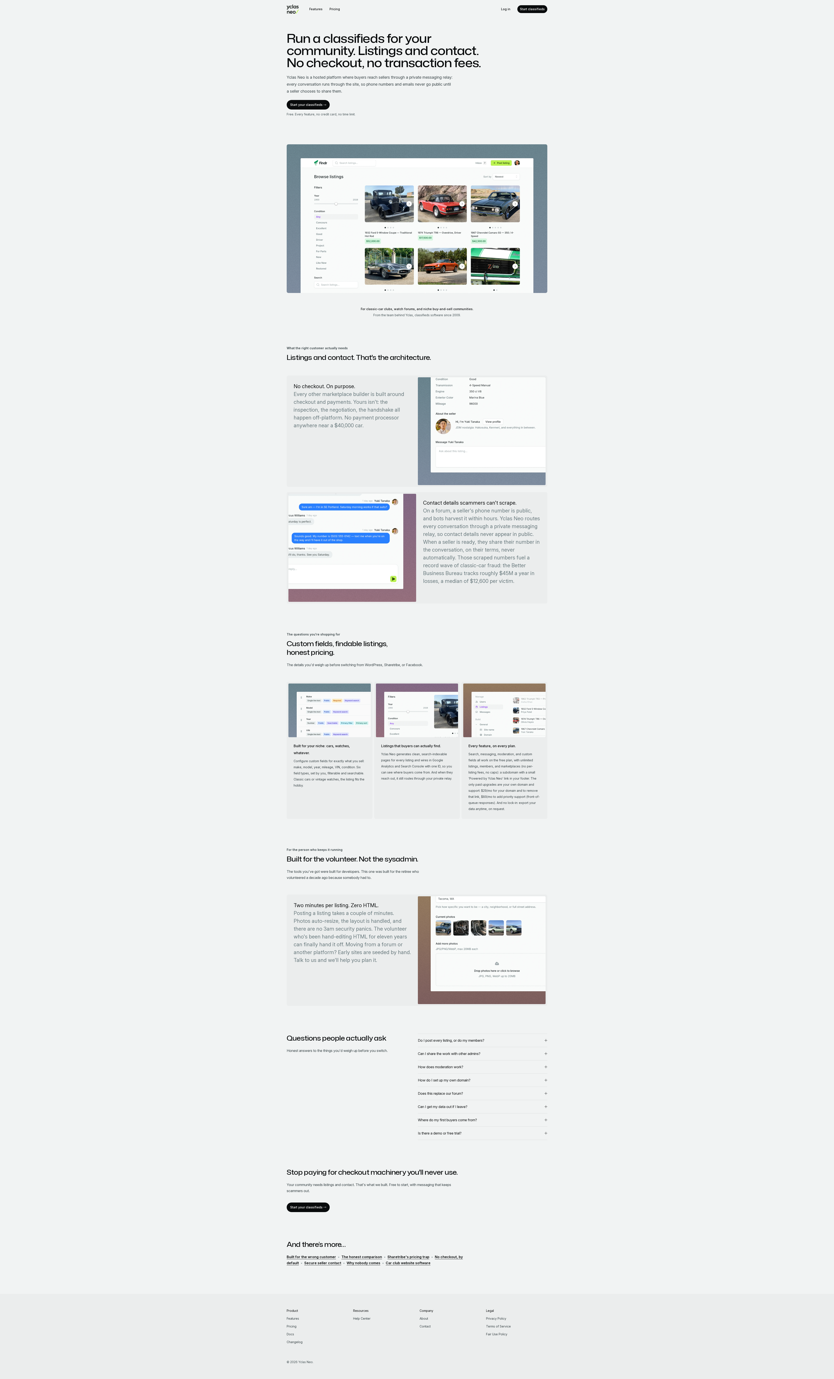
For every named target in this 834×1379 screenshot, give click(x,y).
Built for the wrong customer (311, 1257)
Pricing (334, 9)
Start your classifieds (306, 104)
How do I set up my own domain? (444, 1080)
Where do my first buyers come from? (447, 1120)
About (424, 1318)
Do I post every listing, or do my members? (451, 1040)
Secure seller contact (322, 1263)
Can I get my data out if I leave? (442, 1107)
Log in (505, 9)
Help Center (362, 1318)
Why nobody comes (363, 1263)
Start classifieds (532, 9)
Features (316, 9)
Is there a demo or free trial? (440, 1133)
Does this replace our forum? (440, 1093)
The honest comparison (361, 1257)
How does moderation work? (440, 1067)
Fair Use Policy (496, 1334)
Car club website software (408, 1263)
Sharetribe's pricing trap (408, 1257)
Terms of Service (498, 1326)
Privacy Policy (496, 1318)
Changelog (295, 1342)
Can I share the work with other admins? (449, 1053)
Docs (290, 1334)
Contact (425, 1326)
